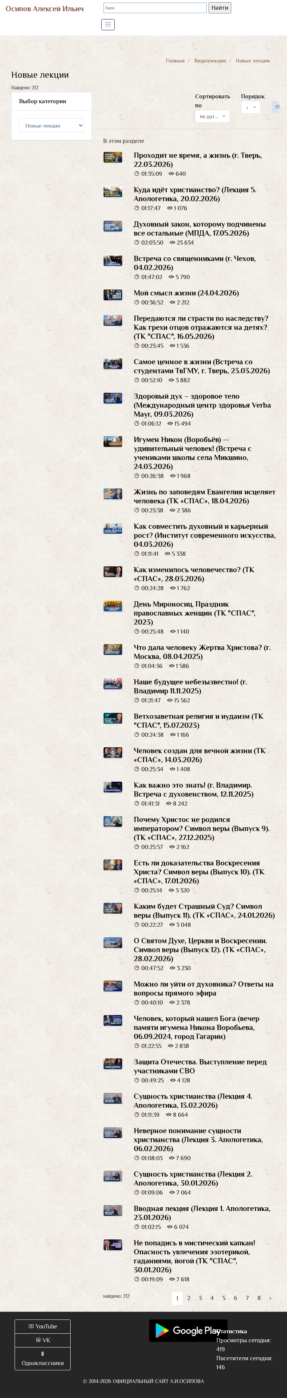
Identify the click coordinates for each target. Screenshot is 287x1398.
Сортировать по (212, 101)
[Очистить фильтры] (275, 107)
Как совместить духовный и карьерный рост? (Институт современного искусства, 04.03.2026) (205, 535)
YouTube (45, 1326)
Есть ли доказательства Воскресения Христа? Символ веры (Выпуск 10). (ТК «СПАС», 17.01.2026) (199, 872)
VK (45, 1340)
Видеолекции (210, 61)
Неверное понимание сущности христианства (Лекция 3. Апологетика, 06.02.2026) (198, 1139)
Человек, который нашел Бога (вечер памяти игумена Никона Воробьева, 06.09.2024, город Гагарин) (196, 1027)
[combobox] (212, 116)
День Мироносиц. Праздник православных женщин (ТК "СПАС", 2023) (195, 613)
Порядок (253, 96)
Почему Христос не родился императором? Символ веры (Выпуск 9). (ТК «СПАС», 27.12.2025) (201, 828)
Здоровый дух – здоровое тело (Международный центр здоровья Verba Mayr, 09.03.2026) (202, 405)
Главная (175, 61)
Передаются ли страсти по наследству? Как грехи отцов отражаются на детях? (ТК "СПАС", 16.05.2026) (201, 327)
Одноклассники (43, 1363)
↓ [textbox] (247, 107)
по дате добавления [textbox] (210, 116)
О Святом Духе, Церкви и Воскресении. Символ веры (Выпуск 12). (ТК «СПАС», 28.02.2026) (200, 949)
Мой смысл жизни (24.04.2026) (186, 293)
